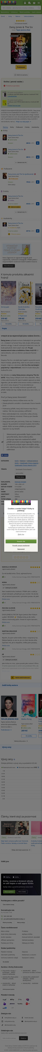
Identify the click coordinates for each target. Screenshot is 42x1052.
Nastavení (21, 549)
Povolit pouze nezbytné (20, 545)
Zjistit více (21, 534)
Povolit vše (21, 541)
